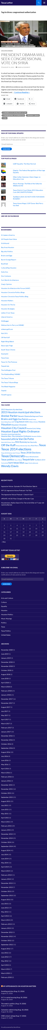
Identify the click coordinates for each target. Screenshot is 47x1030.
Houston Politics (36, 436)
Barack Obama (24, 416)
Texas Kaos (5, 358)
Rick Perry (35, 445)
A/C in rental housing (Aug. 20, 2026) (14, 997)
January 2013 (6, 928)
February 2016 (6, 777)
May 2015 (4, 814)
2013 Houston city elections (11, 409)
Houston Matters (7, 301)
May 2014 (4, 863)
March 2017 (5, 723)
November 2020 (7, 650)
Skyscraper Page (7, 346)
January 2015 (6, 830)
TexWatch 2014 (40, 460)
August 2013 (5, 899)
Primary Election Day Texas (23, 445)
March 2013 (5, 920)
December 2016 (7, 736)
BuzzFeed (4, 264)
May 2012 (4, 961)
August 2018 (5, 674)
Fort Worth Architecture (10, 280)
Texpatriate (5, 366)
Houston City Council (13, 428)
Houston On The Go (8, 305)
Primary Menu (44, 2)
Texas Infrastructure (31, 457)
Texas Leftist (7, 2)
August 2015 (5, 801)
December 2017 (7, 699)
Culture (4, 602)
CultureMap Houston (8, 268)
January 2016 (6, 781)
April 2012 (5, 965)
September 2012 (7, 945)
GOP (13, 422)
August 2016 (5, 752)
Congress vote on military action (14, 112)
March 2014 (5, 871)
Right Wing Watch (7, 341)
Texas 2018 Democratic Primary (10, 453)
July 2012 (4, 953)
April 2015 (5, 818)
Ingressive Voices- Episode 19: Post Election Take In (19, 486)
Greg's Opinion (6, 284)
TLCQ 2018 (4, 463)
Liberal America (6, 317)
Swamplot (4, 354)
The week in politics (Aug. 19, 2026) (13, 1004)
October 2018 (6, 670)
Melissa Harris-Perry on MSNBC (12, 325)
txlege (26, 463)
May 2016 (4, 764)
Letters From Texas (7, 313)
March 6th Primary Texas (8, 442)
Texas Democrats (13, 456)
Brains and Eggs (6, 256)
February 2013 (6, 924)
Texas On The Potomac (9, 362)
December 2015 (7, 785)
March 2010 (5, 973)
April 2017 (5, 719)
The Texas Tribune (7, 378)
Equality (4, 606)
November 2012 (7, 936)
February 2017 (6, 728)
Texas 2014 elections (16, 449)
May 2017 (4, 715)
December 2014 (7, 834)
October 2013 (6, 891)
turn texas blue (16, 462)
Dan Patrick (23, 419)
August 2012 (5, 949)
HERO (27, 422)
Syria (5, 118)
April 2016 (5, 769)
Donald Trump (32, 419)
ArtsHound (5, 243)
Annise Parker (9, 415)
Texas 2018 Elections (30, 452)
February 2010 (6, 977)
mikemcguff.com (7, 329)
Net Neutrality (32, 442)
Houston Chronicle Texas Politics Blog (14, 296)
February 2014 (6, 875)
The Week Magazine (8, 386)
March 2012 (5, 969)
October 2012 (6, 940)
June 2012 (4, 957)
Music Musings (6, 619)
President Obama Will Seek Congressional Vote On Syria (23, 58)
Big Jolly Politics (7, 251)
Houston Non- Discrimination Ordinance (16, 436)
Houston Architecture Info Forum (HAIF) (15, 288)
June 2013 (4, 908)
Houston (6, 424)
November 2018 (7, 666)
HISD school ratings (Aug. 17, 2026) (13, 1016)
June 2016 (4, 760)
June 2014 (4, 859)
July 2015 (4, 805)
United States (5, 635)
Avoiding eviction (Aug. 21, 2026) (12, 991)
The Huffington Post (8, 370)
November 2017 (7, 703)
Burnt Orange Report (8, 260)
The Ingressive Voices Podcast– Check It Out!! (17, 495)
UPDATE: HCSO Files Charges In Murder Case (17, 499)
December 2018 (7, 662)
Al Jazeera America (8, 235)
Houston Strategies (8, 309)
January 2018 (6, 695)
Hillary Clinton (33, 422)
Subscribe (6, 149)
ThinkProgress (6, 395)
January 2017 (6, 732)
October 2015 (6, 793)
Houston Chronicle (19, 425)
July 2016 (4, 756)
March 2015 (5, 822)
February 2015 (6, 826)
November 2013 (7, 887)
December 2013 (7, 883)
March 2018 (5, 687)
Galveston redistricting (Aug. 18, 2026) (14, 1010)
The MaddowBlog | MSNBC (10, 374)
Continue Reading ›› (22, 92)
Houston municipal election (11, 434)
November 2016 (7, 740)
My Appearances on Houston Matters (19, 986)
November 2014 (7, 838)
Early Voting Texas (6, 422)
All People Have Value (9, 239)
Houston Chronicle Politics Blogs (13, 292)
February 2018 (6, 691)
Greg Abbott (20, 422)
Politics (4, 623)
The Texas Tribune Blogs (9, 382)
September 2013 (7, 895)
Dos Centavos (6, 276)
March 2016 (5, 773)
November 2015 (7, 789)
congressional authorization (13, 115)
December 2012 (7, 932)
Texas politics (7, 459)
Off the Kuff (5, 337)
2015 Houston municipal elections (20, 412)
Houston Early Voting (33, 428)
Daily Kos (4, 272)
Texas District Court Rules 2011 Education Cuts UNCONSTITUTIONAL (28, 191)
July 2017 (4, 711)
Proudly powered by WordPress (10, 1027)
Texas (42, 445)
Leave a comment (24, 67)
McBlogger (5, 321)
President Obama (33, 115)
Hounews (41, 422)
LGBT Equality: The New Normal (24, 164)
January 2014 (6, 879)
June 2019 (4, 654)
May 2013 (4, 912)
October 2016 (6, 744)
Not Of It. (4, 333)
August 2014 (5, 850)
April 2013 (5, 916)
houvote (5, 439)
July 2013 (4, 904)
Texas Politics (6, 631)
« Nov (4, 542)
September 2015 (7, 797)
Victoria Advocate (33, 463)
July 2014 (4, 854)
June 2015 (4, 809)
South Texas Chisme (8, 350)
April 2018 (5, 683)
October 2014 (6, 842)
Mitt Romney (21, 442)
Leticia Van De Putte (22, 438)
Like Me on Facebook (10, 216)
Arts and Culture (7, 598)
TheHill (3, 391)
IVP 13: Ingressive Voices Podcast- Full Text (16, 490)
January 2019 (6, 658)
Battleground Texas (36, 416)
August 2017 (5, 707)
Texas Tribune (18, 460)
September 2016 (7, 748)
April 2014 (5, 867)
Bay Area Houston (7, 247)
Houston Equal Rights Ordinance (20, 431)
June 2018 (4, 678)
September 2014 (7, 846)
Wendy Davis (9, 466)
